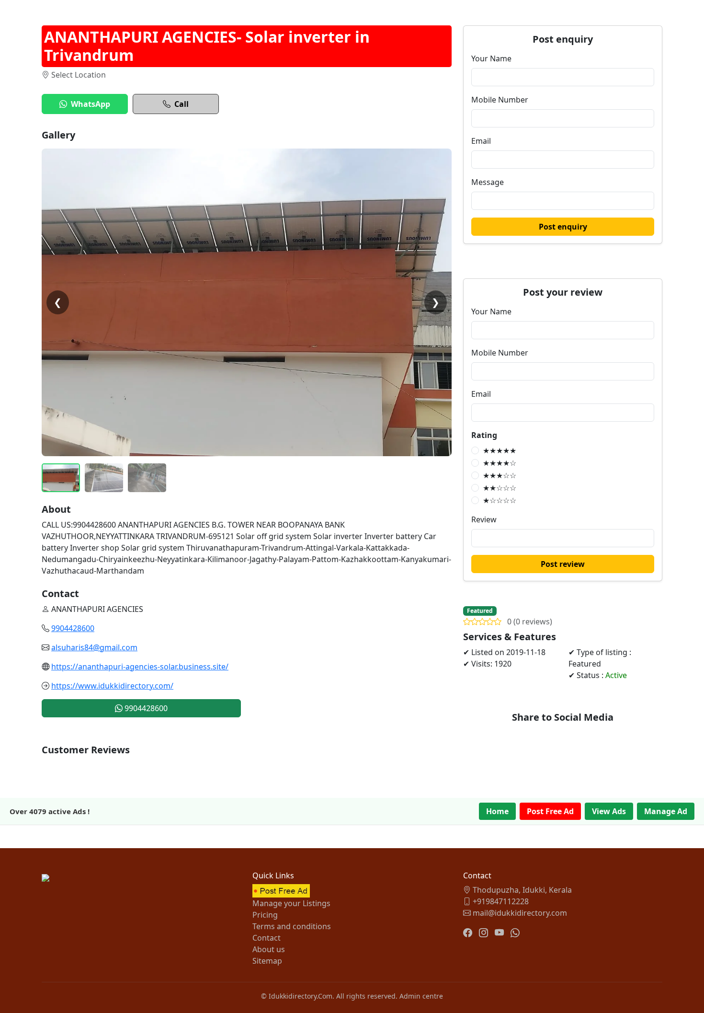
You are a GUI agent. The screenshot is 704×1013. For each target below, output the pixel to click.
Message (487, 182)
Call (181, 104)
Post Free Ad (550, 811)
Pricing (265, 914)
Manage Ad (665, 811)
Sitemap (267, 960)
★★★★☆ (499, 463)
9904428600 (72, 628)
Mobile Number (499, 99)
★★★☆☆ (499, 475)
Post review (563, 564)
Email (481, 141)
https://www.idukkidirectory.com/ (112, 685)
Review (484, 519)
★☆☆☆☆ (499, 500)
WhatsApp (90, 104)
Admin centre (421, 996)
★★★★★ (499, 450)
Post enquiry (563, 226)
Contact (266, 937)
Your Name (491, 58)
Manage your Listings (291, 903)
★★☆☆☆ (499, 488)
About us (268, 949)
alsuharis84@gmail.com (94, 647)
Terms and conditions (291, 926)
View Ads (609, 811)
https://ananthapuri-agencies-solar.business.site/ (139, 666)
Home (497, 811)
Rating (484, 435)
